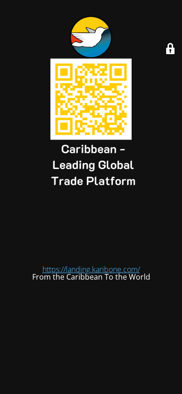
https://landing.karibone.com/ (91, 269)
